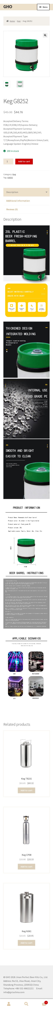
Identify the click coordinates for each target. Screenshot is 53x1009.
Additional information (18, 200)
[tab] (26, 192)
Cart (41, 1001)
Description (12, 192)
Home (12, 21)
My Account (9, 1004)
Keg (19, 21)
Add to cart (24, 161)
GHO (7, 7)
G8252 (10, 177)
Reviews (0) (12, 209)
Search (26, 1004)
